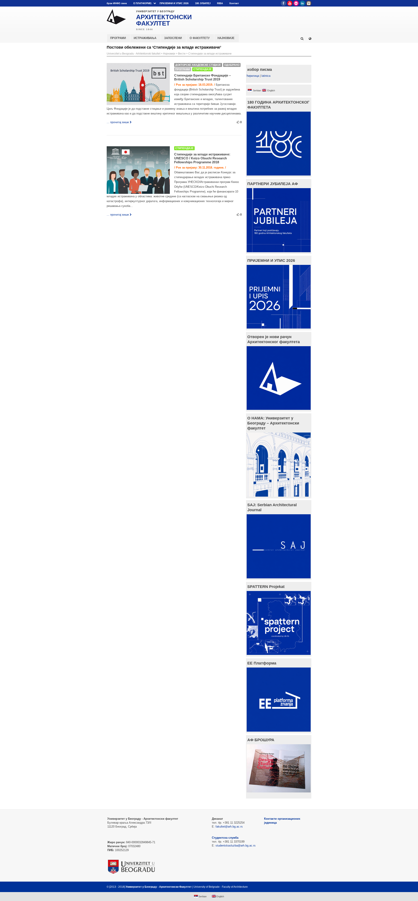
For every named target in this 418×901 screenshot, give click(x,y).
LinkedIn (302, 3)
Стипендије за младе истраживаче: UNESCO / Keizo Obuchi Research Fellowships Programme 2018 (202, 158)
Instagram (308, 3)
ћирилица (253, 75)
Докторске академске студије (198, 64)
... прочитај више (118, 122)
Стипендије (202, 69)
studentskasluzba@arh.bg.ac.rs (236, 845)
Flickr (296, 3)
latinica (265, 75)
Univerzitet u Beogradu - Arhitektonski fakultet (133, 53)
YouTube (289, 3)
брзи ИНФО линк (117, 3)
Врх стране (299, 886)
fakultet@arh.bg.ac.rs (229, 826)
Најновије (169, 53)
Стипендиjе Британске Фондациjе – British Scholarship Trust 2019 (202, 77)
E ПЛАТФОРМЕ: (142, 3)
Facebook (283, 3)
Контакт (234, 3)
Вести (181, 53)
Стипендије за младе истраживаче (210, 53)
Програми (182, 69)
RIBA (220, 3)
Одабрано (231, 64)
